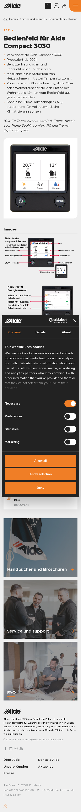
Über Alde (12, 759)
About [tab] (66, 332)
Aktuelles (45, 766)
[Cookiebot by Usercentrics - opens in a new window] (50, 320)
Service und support (32, 18)
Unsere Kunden (16, 766)
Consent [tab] (14, 332)
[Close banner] (74, 320)
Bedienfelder (57, 18)
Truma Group (56, 739)
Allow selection (40, 474)
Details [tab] (41, 332)
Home (13, 18)
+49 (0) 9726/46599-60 (19, 789)
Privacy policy (12, 794)
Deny (40, 487)
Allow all (40, 460)
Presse (9, 773)
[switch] (70, 416)
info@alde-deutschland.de (58, 789)
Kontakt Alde (49, 759)
